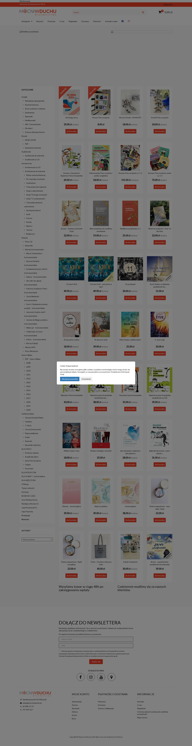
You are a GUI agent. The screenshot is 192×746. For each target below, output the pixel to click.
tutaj (62, 374)
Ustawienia (86, 379)
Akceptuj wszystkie (70, 379)
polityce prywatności (101, 372)
